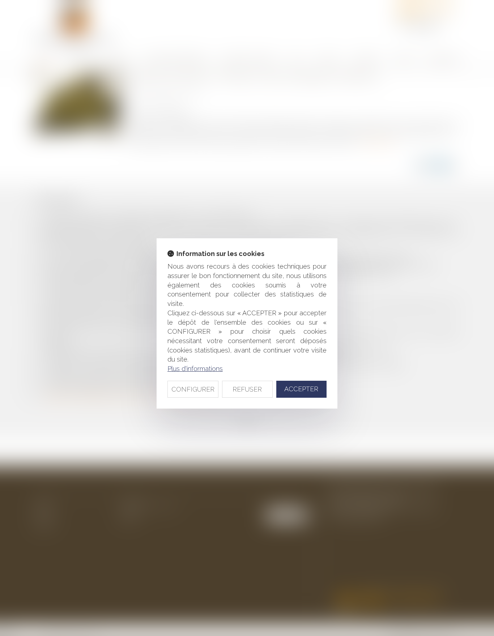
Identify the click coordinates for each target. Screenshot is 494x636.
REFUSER (247, 389)
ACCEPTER (301, 389)
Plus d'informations (195, 368)
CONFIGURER (192, 389)
